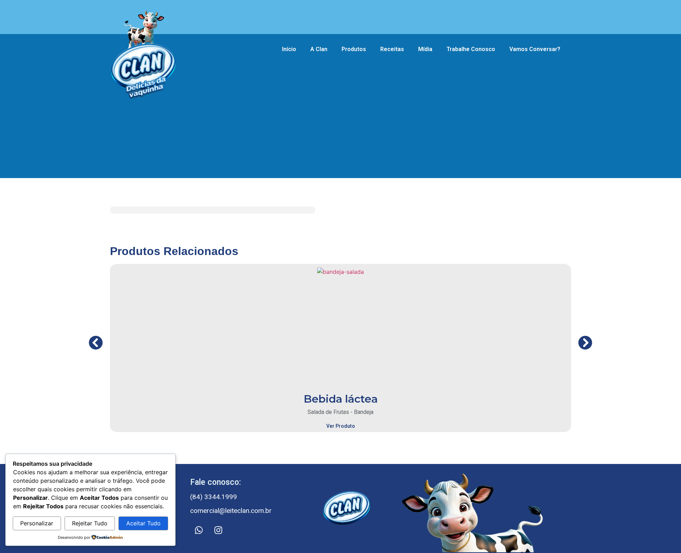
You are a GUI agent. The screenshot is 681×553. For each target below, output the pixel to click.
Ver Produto (340, 426)
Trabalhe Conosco (471, 49)
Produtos (354, 49)
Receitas (392, 49)
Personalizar (36, 523)
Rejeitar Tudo (89, 523)
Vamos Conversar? (534, 49)
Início (289, 49)
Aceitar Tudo (143, 523)
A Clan (318, 49)
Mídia (425, 49)
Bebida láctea (341, 398)
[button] (96, 342)
